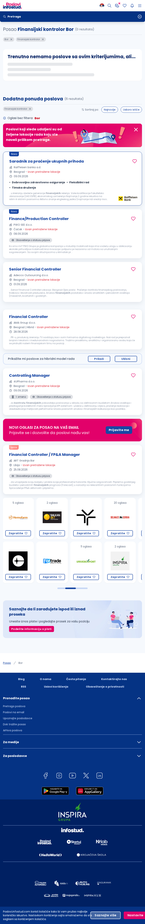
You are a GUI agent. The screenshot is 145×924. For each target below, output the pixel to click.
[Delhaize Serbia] (86, 518)
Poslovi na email (13, 712)
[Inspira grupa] (86, 562)
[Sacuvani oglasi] (124, 5)
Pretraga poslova (14, 706)
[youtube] (72, 776)
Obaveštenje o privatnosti (105, 687)
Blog (21, 679)
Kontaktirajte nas (114, 679)
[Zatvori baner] (136, 130)
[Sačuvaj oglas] (134, 161)
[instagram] (59, 776)
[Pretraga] (109, 5)
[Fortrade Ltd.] (18, 562)
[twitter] (86, 776)
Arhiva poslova (12, 730)
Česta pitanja (76, 679)
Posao (7, 663)
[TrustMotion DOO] (52, 518)
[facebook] (45, 776)
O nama (45, 679)
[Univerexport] (52, 562)
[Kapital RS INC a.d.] (120, 518)
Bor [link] (21, 663)
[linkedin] (99, 776)
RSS (23, 687)
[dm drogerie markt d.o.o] (120, 562)
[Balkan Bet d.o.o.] (18, 518)
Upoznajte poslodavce (17, 718)
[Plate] (117, 5)
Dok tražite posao (14, 724)
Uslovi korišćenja (56, 687)
